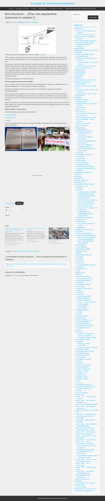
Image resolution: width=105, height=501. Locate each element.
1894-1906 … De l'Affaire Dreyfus (86, 414)
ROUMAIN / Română (83, 353)
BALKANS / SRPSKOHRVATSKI (86, 235)
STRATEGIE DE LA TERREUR (86, 483)
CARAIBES (80, 259)
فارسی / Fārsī (82, 308)
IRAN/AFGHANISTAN (83, 298)
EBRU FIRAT (80, 272)
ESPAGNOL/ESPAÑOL (83, 284)
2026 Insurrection (83, 304)
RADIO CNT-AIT (80, 182)
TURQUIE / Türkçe (82, 377)
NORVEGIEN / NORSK (83, 339)
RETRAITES (80, 156)
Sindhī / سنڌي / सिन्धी (84, 343)
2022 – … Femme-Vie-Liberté (86, 302)
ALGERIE (79, 190)
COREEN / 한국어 (82, 268)
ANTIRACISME (79, 48)
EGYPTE (79, 274)
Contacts (33, 8)
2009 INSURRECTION (85, 300)
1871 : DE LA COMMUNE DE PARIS (87, 404)
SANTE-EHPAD (81, 160)
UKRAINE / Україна (82, 379)
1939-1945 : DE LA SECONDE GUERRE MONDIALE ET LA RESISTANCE (86, 451)
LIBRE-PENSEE (80, 95)
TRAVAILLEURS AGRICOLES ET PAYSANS (26, 251)
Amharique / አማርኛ (82, 219)
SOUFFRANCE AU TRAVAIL (85, 166)
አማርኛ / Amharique (82, 392)
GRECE (79, 290)
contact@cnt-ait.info (10, 115)
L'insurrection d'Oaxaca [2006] (87, 337)
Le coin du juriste (81, 487)
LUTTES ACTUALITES (82, 99)
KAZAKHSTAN (81, 318)
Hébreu (80, 312)
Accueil (11, 8)
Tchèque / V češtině (82, 371)
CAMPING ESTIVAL (82, 56)
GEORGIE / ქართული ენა (84, 288)
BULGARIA (80, 257)
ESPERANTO (79, 76)
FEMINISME (78, 78)
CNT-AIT (26, 22)
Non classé (78, 176)
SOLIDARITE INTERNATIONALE (85, 184)
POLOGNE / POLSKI (83, 349)
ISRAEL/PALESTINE (83, 310)
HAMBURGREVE (82, 129)
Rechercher (76, 14)
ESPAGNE (80, 282)
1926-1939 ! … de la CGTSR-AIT (86, 440)
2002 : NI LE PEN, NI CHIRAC (85, 34)
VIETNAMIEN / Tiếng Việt (84, 384)
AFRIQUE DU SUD (82, 186)
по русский (81, 357)
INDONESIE (80, 294)
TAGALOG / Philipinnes (83, 369)
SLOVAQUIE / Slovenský (84, 359)
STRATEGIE (78, 481)
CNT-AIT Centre (81, 109)
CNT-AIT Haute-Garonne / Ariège (86, 117)
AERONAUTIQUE (82, 101)
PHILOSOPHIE (79, 178)
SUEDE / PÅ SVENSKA (84, 365)
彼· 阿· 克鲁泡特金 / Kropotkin (86, 265)
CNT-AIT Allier (81, 107)
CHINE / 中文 (80, 263)
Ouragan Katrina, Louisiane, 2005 (86, 93)
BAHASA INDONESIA (84, 296)
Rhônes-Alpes (81, 158)
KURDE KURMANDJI (83, 322)
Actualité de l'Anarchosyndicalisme (53, 3)
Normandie (80, 152)
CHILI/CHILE (80, 261)
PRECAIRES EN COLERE (84, 154)
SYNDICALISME (80, 485)
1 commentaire (34, 22)
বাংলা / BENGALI (82, 247)
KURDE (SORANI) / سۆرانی (85, 320)
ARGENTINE (80, 227)
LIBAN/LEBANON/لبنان (83, 324)
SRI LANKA (80, 363)
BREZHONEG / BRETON (84, 255)
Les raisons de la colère (22, 8)
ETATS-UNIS (80, 286)
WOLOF (79, 390)
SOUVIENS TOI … (80, 394)
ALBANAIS (80, 188)
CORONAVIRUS (80, 70)
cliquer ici (43, 54)
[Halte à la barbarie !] (59, 233)
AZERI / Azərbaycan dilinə (84, 233)
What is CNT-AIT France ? (84, 68)
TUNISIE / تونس (81, 375)
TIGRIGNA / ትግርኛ (82, 373)
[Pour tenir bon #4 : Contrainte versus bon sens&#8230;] (38, 235)
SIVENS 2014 (81, 74)
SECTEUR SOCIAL (82, 162)
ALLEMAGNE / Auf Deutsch (85, 217)
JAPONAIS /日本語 (82, 316)
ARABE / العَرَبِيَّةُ (81, 221)
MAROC (79, 329)
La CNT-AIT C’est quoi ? (56, 8)
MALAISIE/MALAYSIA (83, 327)
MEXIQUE (80, 331)
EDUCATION (80, 127)
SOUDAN (79, 361)
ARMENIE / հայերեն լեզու (85, 229)
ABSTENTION (79, 29)
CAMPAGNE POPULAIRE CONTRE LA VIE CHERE (80, 8)
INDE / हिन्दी (80, 292)
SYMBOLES (80, 46)
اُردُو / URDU (81, 345)
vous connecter (16, 275)
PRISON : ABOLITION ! (82, 180)
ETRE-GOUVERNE (9, 203)
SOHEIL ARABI (82, 306)
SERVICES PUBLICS (83, 164)
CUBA (78, 270)
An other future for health (85, 278)
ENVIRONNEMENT (81, 72)
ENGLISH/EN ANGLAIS (84, 276)
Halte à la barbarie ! (54, 240)
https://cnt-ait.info (10, 117)
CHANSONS (79, 52)
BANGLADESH (81, 245)
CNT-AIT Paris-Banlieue (84, 123)
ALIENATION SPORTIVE (84, 44)
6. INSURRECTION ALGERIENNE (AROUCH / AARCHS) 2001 (86, 213)
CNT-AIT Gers (81, 111)
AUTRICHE (80, 231)
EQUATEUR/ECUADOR (84, 280)
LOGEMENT (78, 97)
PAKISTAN (80, 341)
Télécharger (19, 203)
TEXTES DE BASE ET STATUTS (86, 66)
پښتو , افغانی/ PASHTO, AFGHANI (88, 347)
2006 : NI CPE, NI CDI (83, 479)
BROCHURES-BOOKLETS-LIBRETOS (86, 50)
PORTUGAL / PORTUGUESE (85, 351)
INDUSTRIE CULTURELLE (85, 131)
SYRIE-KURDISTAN (83, 367)
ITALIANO (79, 314)
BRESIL (79, 253)
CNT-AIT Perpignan (82, 125)
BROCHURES (42, 8)
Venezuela (80, 383)
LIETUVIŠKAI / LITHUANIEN (85, 325)
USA (78, 381)
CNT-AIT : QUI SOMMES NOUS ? (85, 54)
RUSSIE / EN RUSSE (83, 355)
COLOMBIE (80, 267)
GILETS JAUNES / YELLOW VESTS (85, 80)
